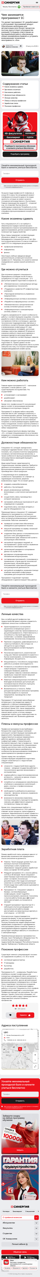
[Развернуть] (35, 1066)
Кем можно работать (12, 92)
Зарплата (25, 1268)
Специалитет (30, 1211)
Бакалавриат (17, 1211)
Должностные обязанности (14, 95)
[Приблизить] (35, 1055)
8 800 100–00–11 (21, 1040)
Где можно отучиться (12, 89)
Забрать (20, 1150)
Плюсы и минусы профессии (15, 101)
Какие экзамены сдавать (13, 87)
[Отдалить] (35, 1060)
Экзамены (8, 1268)
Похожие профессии (12, 106)
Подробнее (5, 1270)
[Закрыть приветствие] (2, 1259)
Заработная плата (11, 103)
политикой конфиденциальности (14, 187)
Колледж (6, 1211)
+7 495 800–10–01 (11, 1040)
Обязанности (16, 1268)
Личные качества (10, 98)
